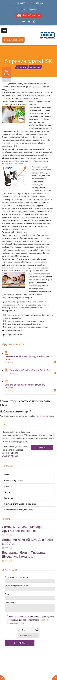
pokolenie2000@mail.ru (30, 9)
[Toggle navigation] (4, 30)
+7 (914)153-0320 (36, 3)
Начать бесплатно (14, 40)
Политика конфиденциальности (18, 509)
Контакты (8, 497)
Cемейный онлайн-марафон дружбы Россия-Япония (23, 529)
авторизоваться (47, 416)
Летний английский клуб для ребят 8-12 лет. (31, 370)
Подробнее (42, 447)
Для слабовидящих (30, 15)
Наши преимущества (13, 480)
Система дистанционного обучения (20, 503)
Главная (8, 474)
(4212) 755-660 (22, 3)
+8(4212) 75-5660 (10, 456)
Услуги (7, 492)
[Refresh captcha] (37, 629)
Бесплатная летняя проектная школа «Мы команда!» (24, 554)
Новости (8, 486)
